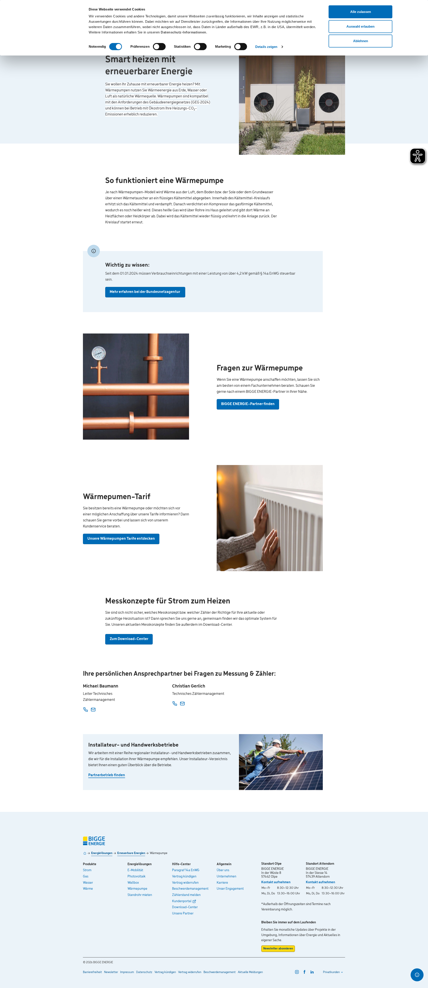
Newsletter (111, 972)
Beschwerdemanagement (190, 889)
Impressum (127, 972)
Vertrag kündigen (184, 876)
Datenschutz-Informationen (183, 32)
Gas (85, 876)
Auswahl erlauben (360, 26)
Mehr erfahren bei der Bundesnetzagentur (145, 292)
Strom (87, 870)
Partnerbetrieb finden (106, 775)
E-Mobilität (135, 870)
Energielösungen (101, 853)
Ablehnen (360, 41)
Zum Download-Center (129, 639)
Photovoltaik (137, 876)
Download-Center (185, 907)
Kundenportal (181, 901)
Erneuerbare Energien (131, 853)
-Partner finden (248, 404)
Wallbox (133, 883)
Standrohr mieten (140, 895)
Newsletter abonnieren (278, 948)
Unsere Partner (182, 913)
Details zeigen (266, 47)
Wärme (88, 889)
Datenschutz (144, 972)
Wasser (88, 883)
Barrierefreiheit (92, 972)
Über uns (223, 870)
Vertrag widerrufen (185, 883)
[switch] (159, 46)
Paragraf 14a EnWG (185, 870)
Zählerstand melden (186, 895)
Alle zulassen (360, 12)
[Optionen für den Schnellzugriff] (417, 974)
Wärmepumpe (137, 889)
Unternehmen (226, 876)
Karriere (222, 883)
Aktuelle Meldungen (250, 972)
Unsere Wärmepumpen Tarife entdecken (121, 539)
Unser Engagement (230, 889)
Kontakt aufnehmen (275, 882)
